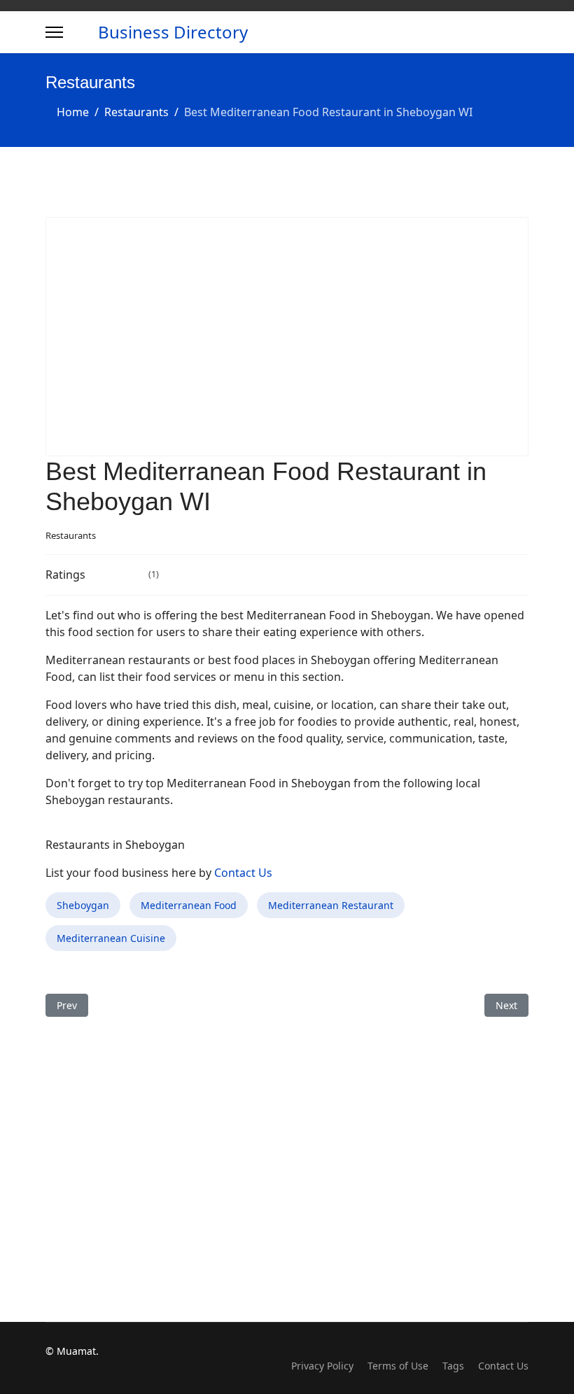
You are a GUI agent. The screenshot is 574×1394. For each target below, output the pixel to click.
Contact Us (243, 872)
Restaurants (71, 535)
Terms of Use (398, 1365)
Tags (453, 1365)
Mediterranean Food (189, 905)
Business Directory (173, 32)
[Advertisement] (287, 337)
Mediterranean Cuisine (111, 938)
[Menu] (54, 32)
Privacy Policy (322, 1365)
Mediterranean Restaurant (330, 905)
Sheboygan (83, 905)
